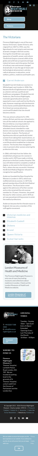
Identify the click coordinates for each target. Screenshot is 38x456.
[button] (19, 80)
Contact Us (13, 410)
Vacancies (23, 410)
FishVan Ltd (30, 412)
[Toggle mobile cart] (30, 5)
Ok (19, 448)
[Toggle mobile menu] (34, 5)
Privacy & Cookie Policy (33, 440)
